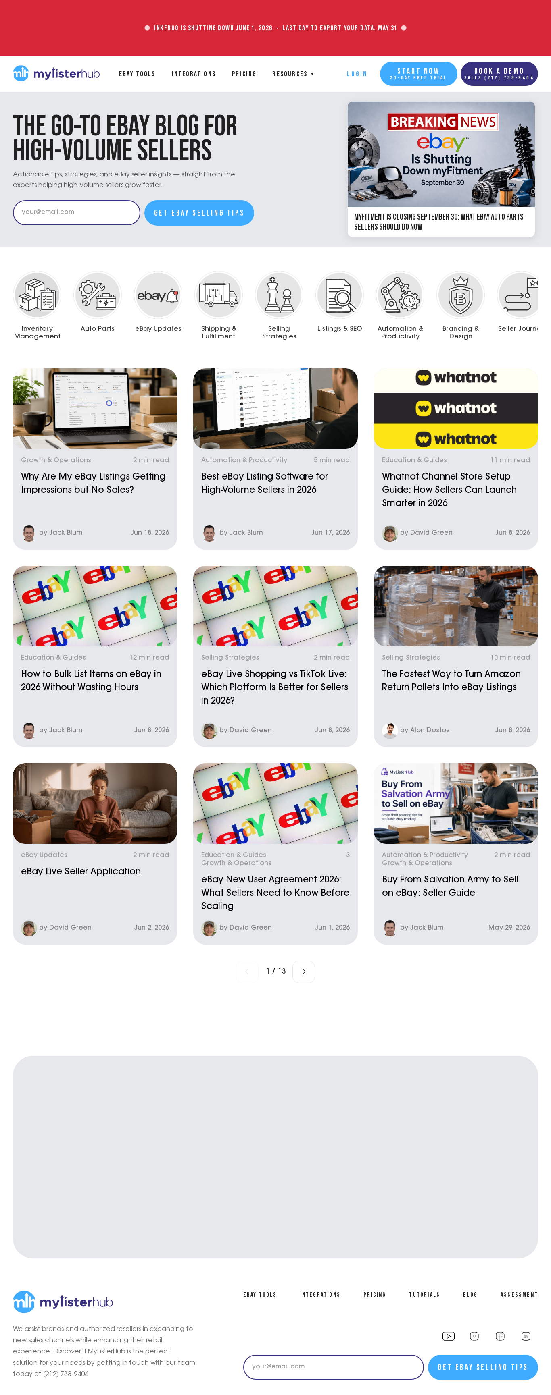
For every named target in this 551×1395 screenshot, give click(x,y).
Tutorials (424, 1294)
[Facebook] (500, 1336)
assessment (519, 1294)
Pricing (244, 74)
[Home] (56, 73)
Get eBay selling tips (199, 212)
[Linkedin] (526, 1336)
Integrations (194, 74)
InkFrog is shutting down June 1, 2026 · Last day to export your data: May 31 (275, 28)
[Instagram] (448, 1336)
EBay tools (137, 74)
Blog (470, 1294)
